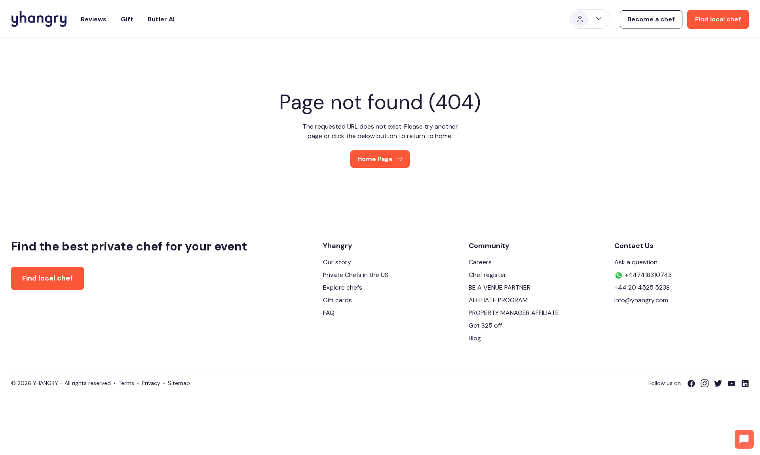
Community (489, 245)
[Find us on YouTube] (734, 383)
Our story (337, 262)
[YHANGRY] (38, 19)
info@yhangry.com (641, 300)
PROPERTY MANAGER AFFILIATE (514, 313)
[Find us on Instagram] (707, 383)
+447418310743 (647, 275)
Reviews (93, 19)
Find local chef (718, 19)
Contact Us (634, 245)
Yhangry (337, 245)
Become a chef (651, 19)
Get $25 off (485, 325)
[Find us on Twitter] (721, 383)
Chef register (487, 275)
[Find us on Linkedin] (745, 383)
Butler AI (161, 19)
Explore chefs (342, 287)
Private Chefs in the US (355, 275)
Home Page (375, 159)
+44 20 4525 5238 (642, 287)
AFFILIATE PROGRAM (498, 300)
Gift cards (337, 300)
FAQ (328, 313)
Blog (475, 338)
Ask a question (635, 262)
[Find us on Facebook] (694, 383)
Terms (126, 383)
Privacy (151, 383)
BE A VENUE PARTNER (499, 287)
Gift (127, 19)
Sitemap (179, 383)
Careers (480, 262)
